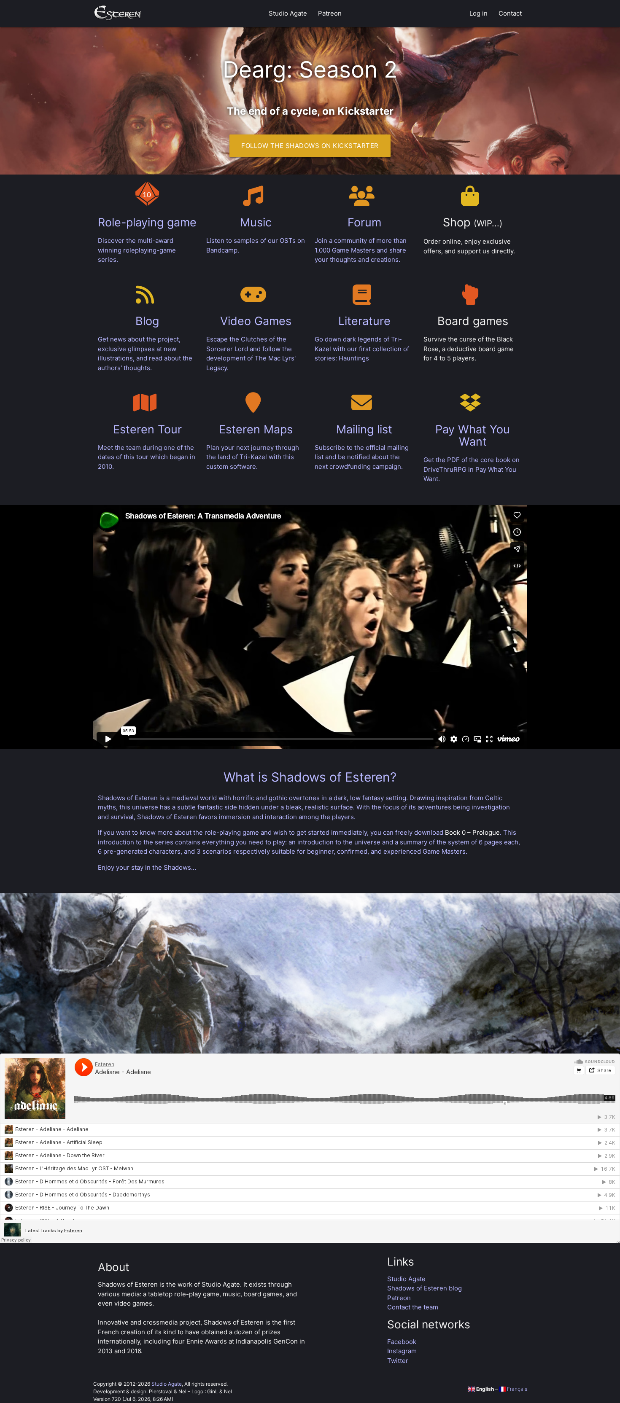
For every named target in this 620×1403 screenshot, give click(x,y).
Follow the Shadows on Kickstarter (310, 146)
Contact (510, 13)
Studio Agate (288, 13)
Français (516, 1389)
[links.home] (118, 13)
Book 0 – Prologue (472, 832)
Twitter (397, 1361)
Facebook (401, 1342)
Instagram (402, 1351)
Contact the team (412, 1307)
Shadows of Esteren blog (424, 1288)
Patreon (330, 13)
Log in (478, 13)
